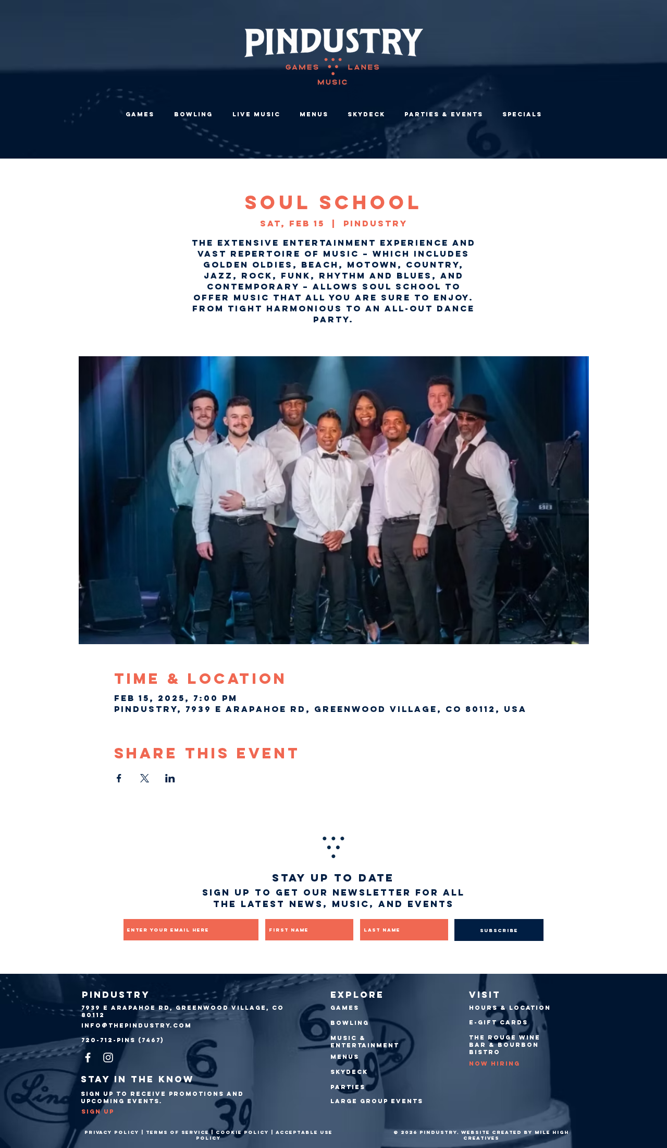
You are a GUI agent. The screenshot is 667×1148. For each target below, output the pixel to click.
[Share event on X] (145, 778)
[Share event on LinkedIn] (170, 778)
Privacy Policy (111, 1132)
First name (284, 912)
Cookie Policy (242, 1132)
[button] (443, 114)
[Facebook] (87, 1057)
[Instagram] (108, 1057)
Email (133, 912)
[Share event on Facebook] (119, 778)
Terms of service (177, 1132)
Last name (378, 912)
